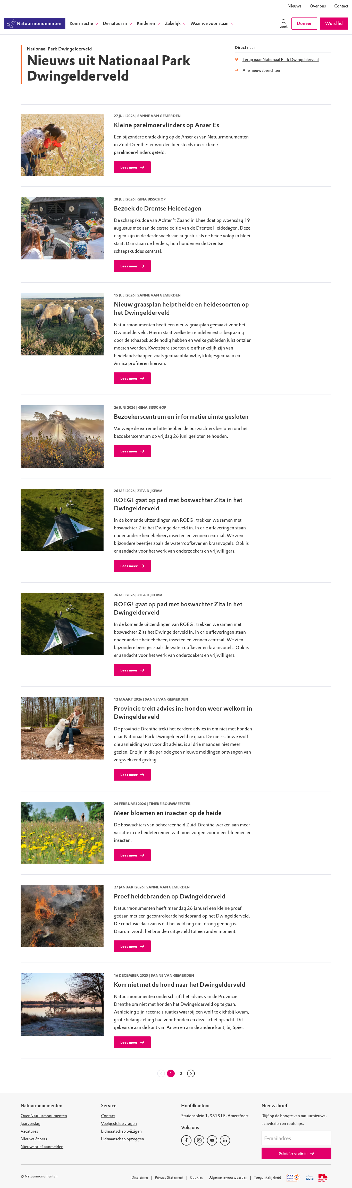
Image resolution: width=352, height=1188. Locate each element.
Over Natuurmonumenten (44, 1115)
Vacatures (29, 1131)
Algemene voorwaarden (228, 1177)
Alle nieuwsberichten (261, 70)
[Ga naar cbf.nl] (293, 1178)
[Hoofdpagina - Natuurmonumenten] (35, 23)
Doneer (304, 23)
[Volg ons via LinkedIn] (225, 1140)
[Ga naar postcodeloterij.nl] (324, 1178)
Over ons (318, 6)
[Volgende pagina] (191, 1073)
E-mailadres (277, 1138)
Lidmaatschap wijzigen (121, 1131)
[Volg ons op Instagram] (199, 1140)
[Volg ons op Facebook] (186, 1140)
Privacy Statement (169, 1177)
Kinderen (146, 23)
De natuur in (115, 23)
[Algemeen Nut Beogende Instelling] (309, 1178)
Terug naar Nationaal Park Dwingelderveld (280, 59)
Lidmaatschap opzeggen (122, 1139)
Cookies (196, 1177)
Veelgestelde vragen (119, 1123)
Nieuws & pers (34, 1139)
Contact (341, 6)
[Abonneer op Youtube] (212, 1140)
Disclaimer (139, 1177)
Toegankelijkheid (267, 1177)
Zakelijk (173, 23)
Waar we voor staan (209, 23)
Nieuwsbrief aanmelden (42, 1146)
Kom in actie (81, 23)
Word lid (334, 23)
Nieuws (294, 6)
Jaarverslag (30, 1123)
